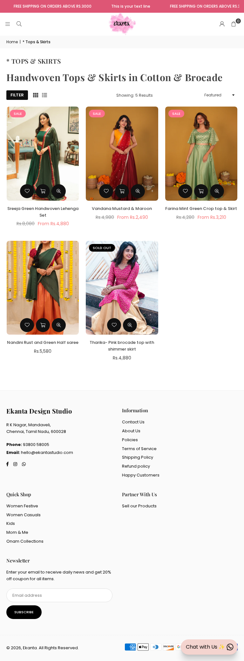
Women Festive (22, 506)
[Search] (19, 24)
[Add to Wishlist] (27, 191)
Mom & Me (17, 532)
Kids (10, 523)
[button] (233, 24)
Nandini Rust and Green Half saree (42, 342)
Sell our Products (139, 506)
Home (12, 42)
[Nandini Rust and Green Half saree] (43, 288)
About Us (131, 431)
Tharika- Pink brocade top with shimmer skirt (122, 345)
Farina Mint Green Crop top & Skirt (201, 208)
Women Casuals (23, 515)
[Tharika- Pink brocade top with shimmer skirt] (122, 288)
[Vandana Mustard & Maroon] (122, 154)
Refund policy (136, 466)
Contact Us (133, 422)
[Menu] (7, 24)
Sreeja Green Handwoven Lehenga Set (42, 211)
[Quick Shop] (43, 191)
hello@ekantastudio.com (47, 452)
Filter (17, 95)
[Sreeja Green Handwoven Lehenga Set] (43, 154)
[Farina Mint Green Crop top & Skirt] (201, 154)
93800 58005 (36, 445)
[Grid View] (35, 95)
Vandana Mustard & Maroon (122, 208)
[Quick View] (59, 191)
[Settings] (222, 24)
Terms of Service (139, 449)
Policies (130, 440)
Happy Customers (140, 475)
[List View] (44, 95)
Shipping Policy (137, 457)
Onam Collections (25, 541)
